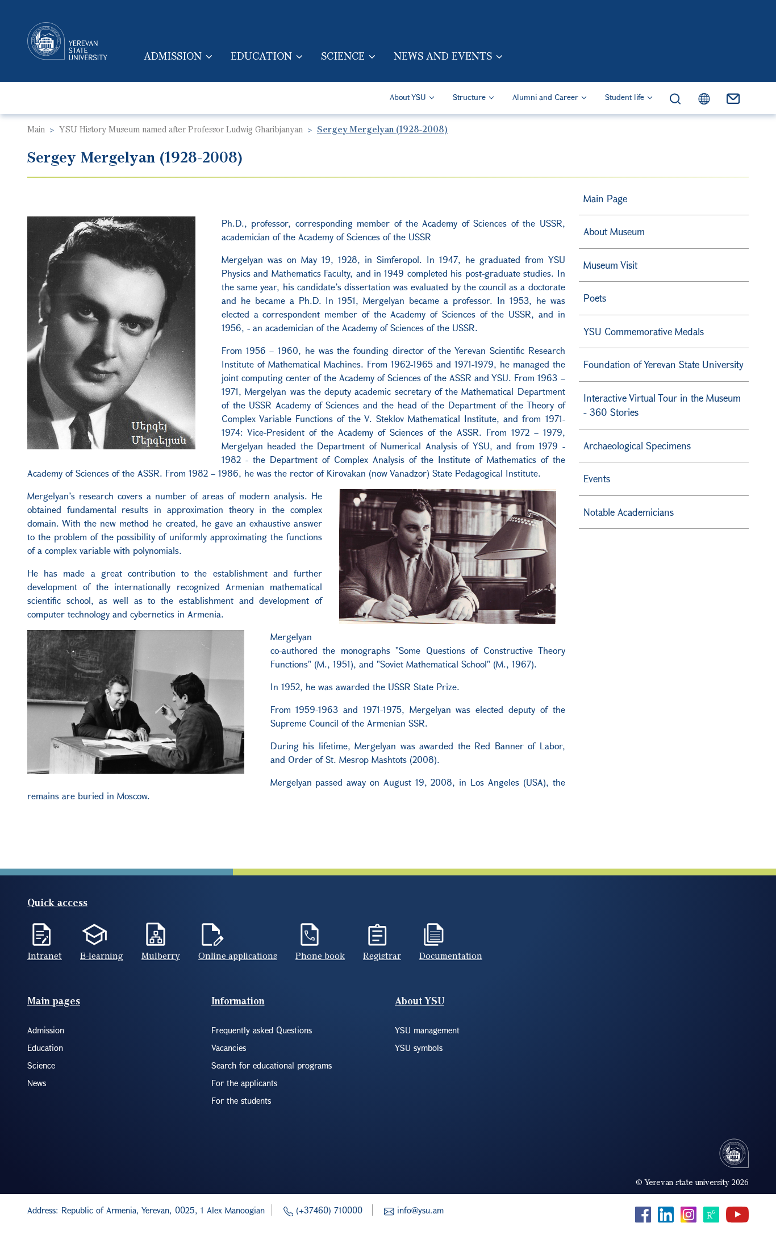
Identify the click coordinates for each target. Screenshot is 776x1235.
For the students (241, 1100)
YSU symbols (419, 1047)
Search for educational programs (271, 1065)
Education (261, 55)
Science (343, 55)
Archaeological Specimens (637, 445)
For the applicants (244, 1082)
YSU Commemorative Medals (643, 331)
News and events (443, 55)
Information (238, 1000)
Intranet (44, 955)
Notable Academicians (628, 512)
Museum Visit (610, 265)
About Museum (614, 231)
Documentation (450, 955)
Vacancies (228, 1047)
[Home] (67, 41)
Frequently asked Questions (261, 1030)
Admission (173, 55)
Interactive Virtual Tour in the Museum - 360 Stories (662, 405)
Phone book (320, 955)
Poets (594, 297)
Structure (469, 96)
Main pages (53, 1000)
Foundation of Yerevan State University (663, 364)
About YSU (408, 96)
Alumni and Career (545, 96)
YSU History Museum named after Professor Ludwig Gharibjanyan (181, 129)
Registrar (382, 955)
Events (596, 478)
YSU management (427, 1030)
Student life (624, 96)
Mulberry (160, 955)
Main (36, 129)
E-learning (101, 955)
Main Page (605, 198)
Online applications (237, 955)
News (36, 1082)
